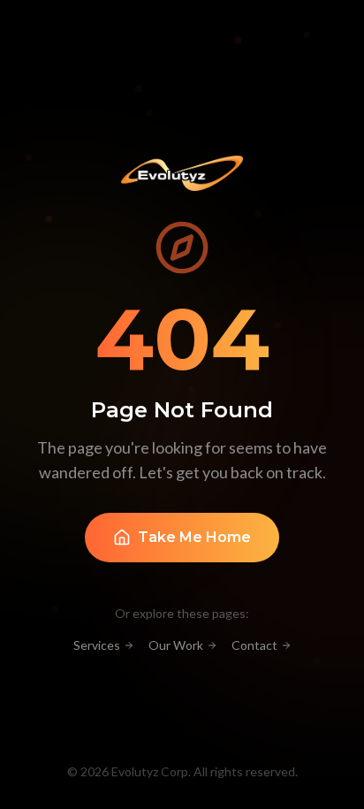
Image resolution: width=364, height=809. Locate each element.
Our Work (175, 645)
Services (96, 645)
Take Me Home (194, 537)
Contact (254, 645)
